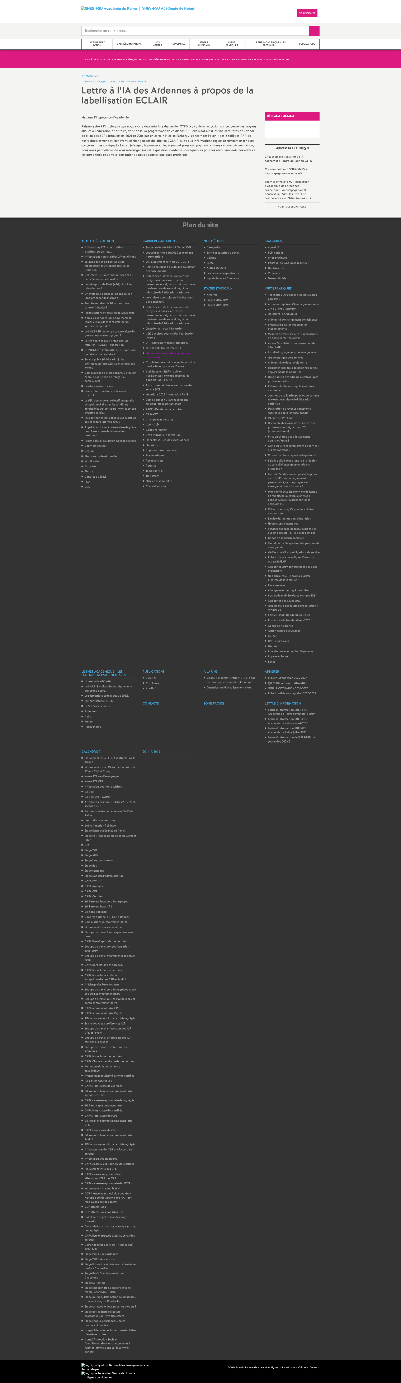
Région (89, 451)
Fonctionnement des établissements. (291, 652)
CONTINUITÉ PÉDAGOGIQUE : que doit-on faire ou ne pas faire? (110, 352)
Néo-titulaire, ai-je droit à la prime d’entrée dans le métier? (289, 578)
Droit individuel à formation (163, 435)
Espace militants (278, 657)
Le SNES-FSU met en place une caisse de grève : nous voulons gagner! (110, 334)
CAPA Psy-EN (93, 881)
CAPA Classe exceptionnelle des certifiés (110, 1061)
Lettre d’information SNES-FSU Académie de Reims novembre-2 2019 (291, 712)
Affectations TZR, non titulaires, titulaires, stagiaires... (104, 250)
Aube (88, 717)
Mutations (152, 445)
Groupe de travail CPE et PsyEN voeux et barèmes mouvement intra (110, 1001)
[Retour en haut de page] (15, 1367)
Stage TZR (91, 850)
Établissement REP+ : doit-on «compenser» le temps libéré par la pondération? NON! (167, 376)
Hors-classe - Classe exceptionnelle (167, 440)
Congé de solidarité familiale (286, 538)
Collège (211, 258)
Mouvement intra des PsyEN (102, 1189)
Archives (212, 295)
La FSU (272, 636)
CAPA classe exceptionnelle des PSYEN (109, 1183)
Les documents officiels (99, 386)
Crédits (302, 1367)
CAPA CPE (91, 891)
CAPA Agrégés (94, 886)
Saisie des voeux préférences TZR (105, 1024)
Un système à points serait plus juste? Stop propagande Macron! (108, 296)
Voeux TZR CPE (94, 782)
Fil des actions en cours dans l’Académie (110, 313)
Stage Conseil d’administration (104, 876)
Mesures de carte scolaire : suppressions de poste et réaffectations (293, 336)
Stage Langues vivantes (99, 861)
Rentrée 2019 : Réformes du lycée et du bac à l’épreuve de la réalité (109, 277)
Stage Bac (91, 866)
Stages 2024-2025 (217, 300)
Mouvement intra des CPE (101, 1169)
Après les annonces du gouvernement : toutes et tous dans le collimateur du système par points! (109, 322)
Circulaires (152, 683)
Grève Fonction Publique (100, 826)
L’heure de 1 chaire (280, 418)
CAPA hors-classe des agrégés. (104, 965)
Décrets (272, 646)
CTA (87, 845)
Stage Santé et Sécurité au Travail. (105, 831)
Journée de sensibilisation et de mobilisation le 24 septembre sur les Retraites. (107, 266)
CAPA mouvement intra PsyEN (103, 1013)
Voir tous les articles (292, 207)
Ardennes (91, 712)
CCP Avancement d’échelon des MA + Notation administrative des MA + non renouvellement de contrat (108, 1198)
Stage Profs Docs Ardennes (101, 1254)
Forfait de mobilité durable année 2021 (292, 596)
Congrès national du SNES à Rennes (107, 917)
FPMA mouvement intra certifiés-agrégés (110, 1019)
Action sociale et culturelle (284, 631)
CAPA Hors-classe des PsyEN (103, 1130)
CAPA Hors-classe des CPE (101, 1116)
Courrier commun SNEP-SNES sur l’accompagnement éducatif (287, 171)
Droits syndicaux (278, 641)
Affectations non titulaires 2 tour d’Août (110, 257)
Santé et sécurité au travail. (223, 253)
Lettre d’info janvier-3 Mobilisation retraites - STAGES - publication (107, 343)
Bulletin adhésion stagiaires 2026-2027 (292, 694)
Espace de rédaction (100, 1378)
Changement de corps (159, 420)
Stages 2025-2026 (217, 305)
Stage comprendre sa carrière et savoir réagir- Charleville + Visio (108, 1290)
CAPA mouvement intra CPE (102, 1008)
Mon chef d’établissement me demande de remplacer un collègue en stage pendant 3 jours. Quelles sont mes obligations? (292, 498)
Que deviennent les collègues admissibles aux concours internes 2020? (110, 420)
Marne (89, 722)
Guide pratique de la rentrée (285, 358)
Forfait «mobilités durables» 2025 (289, 621)
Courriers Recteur (96, 446)
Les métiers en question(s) (223, 273)
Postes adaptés (155, 456)
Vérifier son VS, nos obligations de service (294, 553)
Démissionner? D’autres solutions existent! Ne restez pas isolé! (167, 402)
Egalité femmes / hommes (223, 278)
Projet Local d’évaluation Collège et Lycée (110, 441)
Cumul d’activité (156, 486)
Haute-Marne (93, 727)
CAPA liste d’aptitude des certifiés (106, 942)
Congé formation (157, 430)
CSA (87, 487)
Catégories (214, 248)
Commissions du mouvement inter (106, 922)
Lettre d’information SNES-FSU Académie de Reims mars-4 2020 (288, 721)
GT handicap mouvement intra (104, 1106)
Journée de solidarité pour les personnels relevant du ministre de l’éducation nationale (293, 400)
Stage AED (91, 855)
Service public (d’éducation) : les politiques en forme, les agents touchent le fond (110, 364)
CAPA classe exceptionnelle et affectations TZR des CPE (103, 1176)
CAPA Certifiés (94, 897)
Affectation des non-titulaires (103, 787)
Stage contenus (94, 871)
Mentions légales (270, 1367)
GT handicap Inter (96, 912)
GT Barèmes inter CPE (98, 907)
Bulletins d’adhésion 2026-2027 (287, 678)
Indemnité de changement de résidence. (293, 320)
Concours (274, 274)
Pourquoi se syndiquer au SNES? (288, 263)
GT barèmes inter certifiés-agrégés (106, 902)
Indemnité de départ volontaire (287, 363)
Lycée (210, 263)
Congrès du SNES (95, 477)
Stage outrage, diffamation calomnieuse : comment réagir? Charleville (110, 1299)
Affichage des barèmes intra (102, 985)
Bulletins (151, 678)
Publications (275, 253)
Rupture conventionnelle (161, 450)
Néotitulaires (276, 268)
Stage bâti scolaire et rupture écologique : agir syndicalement (104, 1314)
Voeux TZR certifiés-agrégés (102, 777)
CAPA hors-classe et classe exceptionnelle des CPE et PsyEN (105, 978)
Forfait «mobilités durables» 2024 (289, 615)
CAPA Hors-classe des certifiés (103, 1111)
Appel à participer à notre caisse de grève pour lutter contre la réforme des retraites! (110, 431)
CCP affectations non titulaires (104, 1212)
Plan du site (288, 1367)
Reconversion (154, 461)
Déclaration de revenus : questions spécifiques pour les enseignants (289, 411)
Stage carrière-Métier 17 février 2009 (168, 248)
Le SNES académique (97, 706)
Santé (271, 662)
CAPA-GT (152, 415)
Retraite (151, 466)
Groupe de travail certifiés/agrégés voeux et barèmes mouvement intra (110, 992)
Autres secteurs (216, 268)
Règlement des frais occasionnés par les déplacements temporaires (293, 370)
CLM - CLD (152, 425)
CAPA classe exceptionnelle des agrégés (109, 1100)
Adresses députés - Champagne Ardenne (293, 304)
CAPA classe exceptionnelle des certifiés (109, 1164)
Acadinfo (151, 689)
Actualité (90, 467)
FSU (87, 482)
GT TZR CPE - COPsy (97, 797)
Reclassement (276, 586)
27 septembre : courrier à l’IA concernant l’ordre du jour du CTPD (288, 159)
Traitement (152, 476)
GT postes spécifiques (98, 1081)
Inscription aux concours (100, 821)
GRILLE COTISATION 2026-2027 (288, 689)
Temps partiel (154, 471)
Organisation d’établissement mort (229, 688)
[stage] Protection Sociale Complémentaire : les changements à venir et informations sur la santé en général (108, 1346)
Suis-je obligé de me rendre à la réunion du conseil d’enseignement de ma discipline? (292, 465)
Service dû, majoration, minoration (289, 519)
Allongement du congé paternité (288, 591)
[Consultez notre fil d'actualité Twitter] (223, 1367)
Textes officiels (277, 279)
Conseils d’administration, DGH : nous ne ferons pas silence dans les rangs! (231, 680)
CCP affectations (95, 1207)
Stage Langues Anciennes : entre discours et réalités (105, 1323)
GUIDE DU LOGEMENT (282, 315)
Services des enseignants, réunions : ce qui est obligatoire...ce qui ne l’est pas (292, 531)
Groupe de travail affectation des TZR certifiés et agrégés (108, 1040)
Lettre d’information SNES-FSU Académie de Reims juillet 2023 (287, 730)
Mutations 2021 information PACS (167, 395)
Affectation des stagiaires (101, 1159)
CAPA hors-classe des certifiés (103, 970)
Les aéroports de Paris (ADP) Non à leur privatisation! (109, 287)
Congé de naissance (280, 626)
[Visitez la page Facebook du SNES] (218, 1367)
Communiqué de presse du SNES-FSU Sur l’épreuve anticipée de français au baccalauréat (110, 377)
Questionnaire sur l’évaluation (164, 329)
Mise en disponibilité (159, 481)
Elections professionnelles (101, 456)
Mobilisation (92, 461)
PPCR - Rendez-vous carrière (163, 410)
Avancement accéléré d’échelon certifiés (109, 1076)
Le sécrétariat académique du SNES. (107, 696)
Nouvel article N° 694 (98, 681)
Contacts (315, 1367)
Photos (89, 472)
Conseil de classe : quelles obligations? (292, 455)
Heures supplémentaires (283, 524)
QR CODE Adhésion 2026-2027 (287, 683)
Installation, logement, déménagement (292, 353)
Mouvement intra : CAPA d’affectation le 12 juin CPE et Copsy (110, 769)
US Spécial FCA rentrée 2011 (163, 348)
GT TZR (89, 792)
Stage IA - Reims (95, 1283)
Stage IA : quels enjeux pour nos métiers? (110, 1307)
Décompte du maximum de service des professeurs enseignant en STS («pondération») (291, 427)
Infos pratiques (277, 258)
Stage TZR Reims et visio (100, 1259)
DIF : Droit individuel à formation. (167, 343)
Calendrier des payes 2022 (284, 601)
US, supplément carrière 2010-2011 (167, 262)
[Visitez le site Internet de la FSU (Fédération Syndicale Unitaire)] (108, 1373)
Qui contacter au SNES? (99, 701)
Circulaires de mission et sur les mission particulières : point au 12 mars (170, 365)
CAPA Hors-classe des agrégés (103, 1086)
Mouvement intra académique (103, 927)
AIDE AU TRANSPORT (282, 310)
